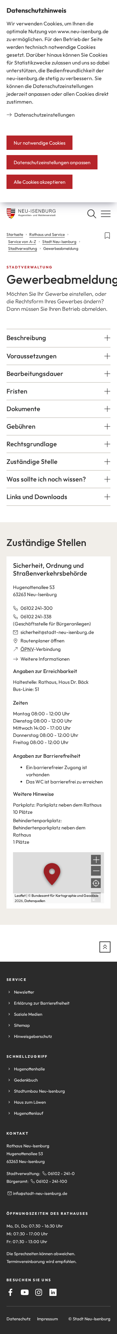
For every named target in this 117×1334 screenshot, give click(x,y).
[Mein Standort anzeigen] (96, 883)
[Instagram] (39, 1292)
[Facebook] (10, 1292)
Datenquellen (34, 900)
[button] (58, 338)
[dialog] (58, 101)
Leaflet (20, 895)
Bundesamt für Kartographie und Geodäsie (65, 895)
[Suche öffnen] (92, 214)
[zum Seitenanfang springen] (104, 947)
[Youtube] (25, 1292)
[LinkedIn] (53, 1292)
